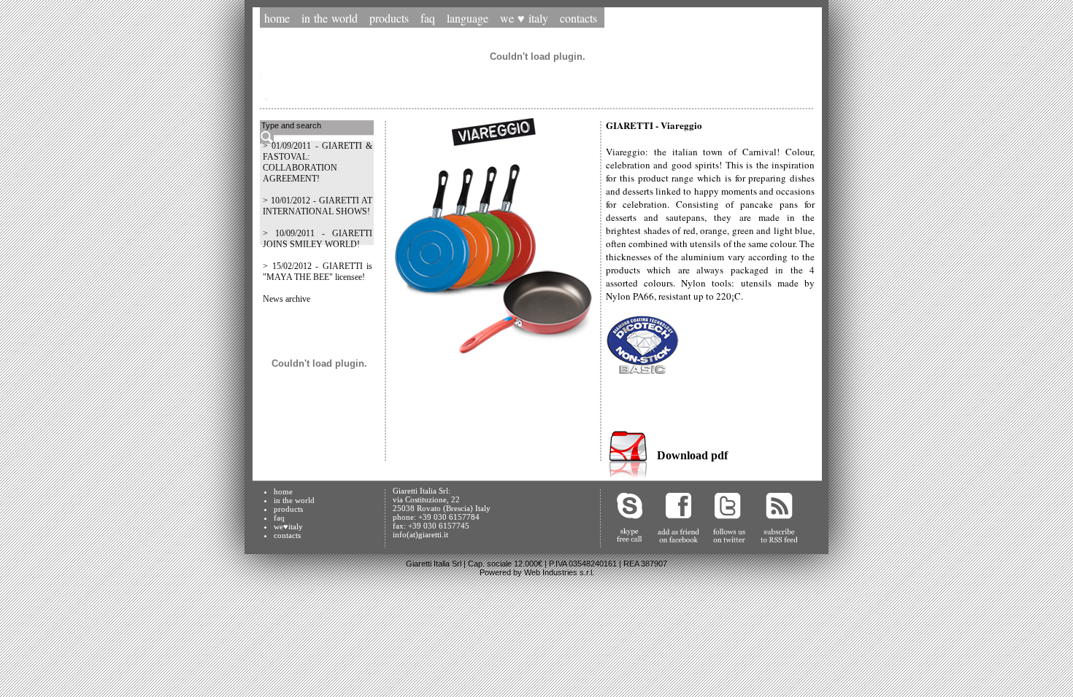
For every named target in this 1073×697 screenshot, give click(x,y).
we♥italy (288, 526)
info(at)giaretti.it (420, 534)
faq (279, 517)
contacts (287, 535)
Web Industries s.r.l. (559, 572)
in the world (294, 500)
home (283, 491)
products (288, 509)
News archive (286, 299)
